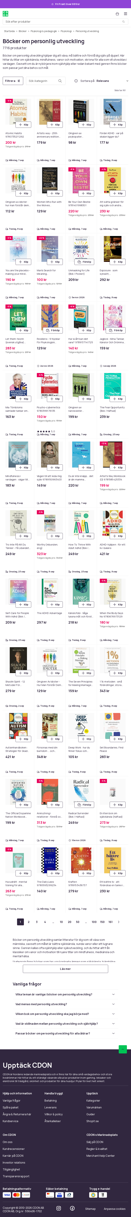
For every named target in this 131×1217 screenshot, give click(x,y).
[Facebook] (72, 1208)
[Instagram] (58, 1208)
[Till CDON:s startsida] (5, 14)
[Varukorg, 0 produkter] (117, 14)
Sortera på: (88, 81)
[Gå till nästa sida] (118, 921)
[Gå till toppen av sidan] (123, 1049)
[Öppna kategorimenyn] (125, 14)
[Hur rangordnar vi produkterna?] (76, 81)
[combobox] (65, 21)
